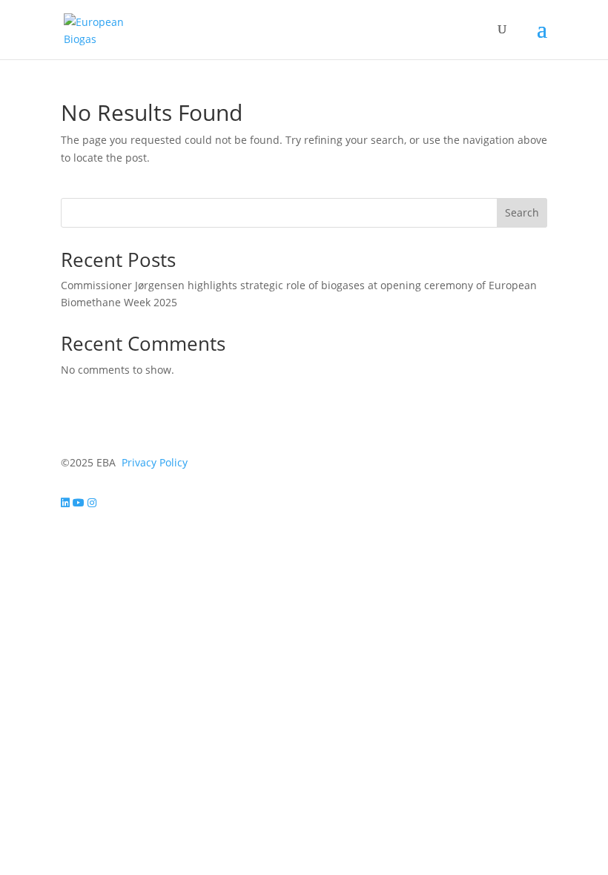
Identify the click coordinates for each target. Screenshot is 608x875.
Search (522, 212)
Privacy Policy (155, 462)
